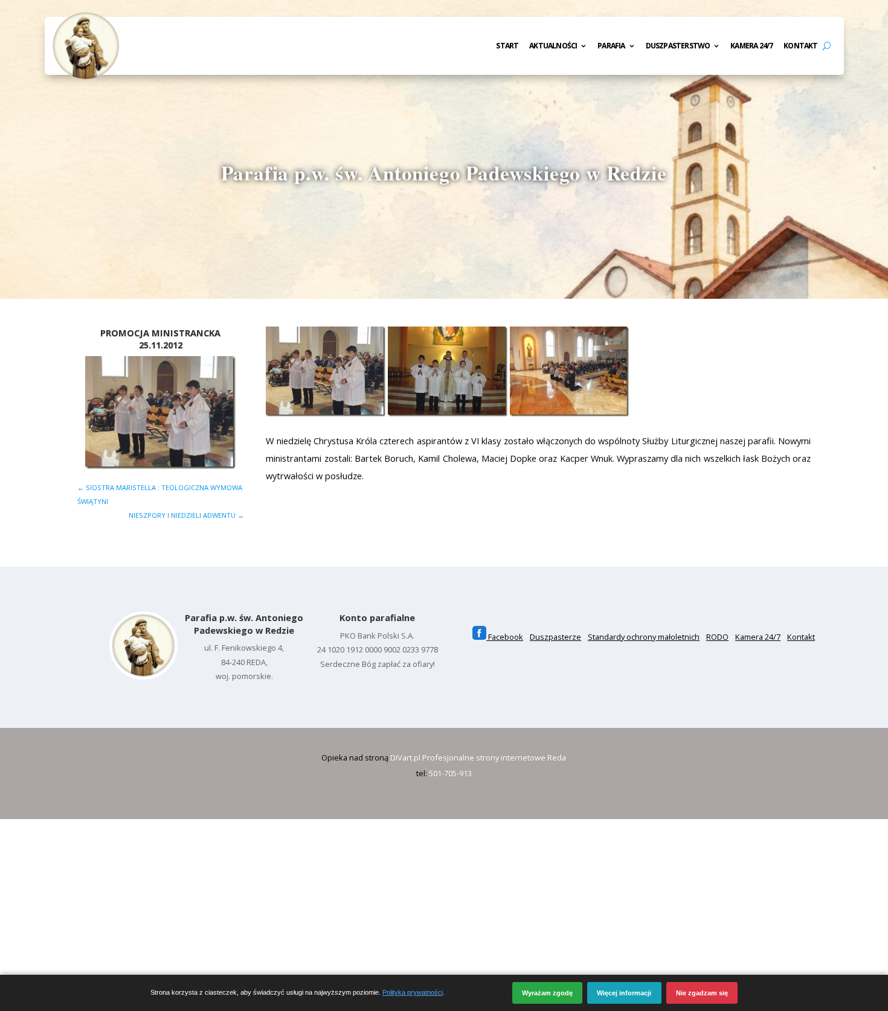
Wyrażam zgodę (547, 993)
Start (507, 46)
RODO (717, 636)
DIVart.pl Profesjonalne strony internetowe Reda (478, 757)
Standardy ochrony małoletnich (644, 636)
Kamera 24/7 (751, 46)
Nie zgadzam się (702, 993)
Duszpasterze (555, 636)
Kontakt (800, 46)
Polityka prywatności (412, 992)
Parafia (611, 46)
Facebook (504, 636)
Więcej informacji (624, 993)
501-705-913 (450, 773)
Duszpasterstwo (678, 46)
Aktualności (553, 46)
